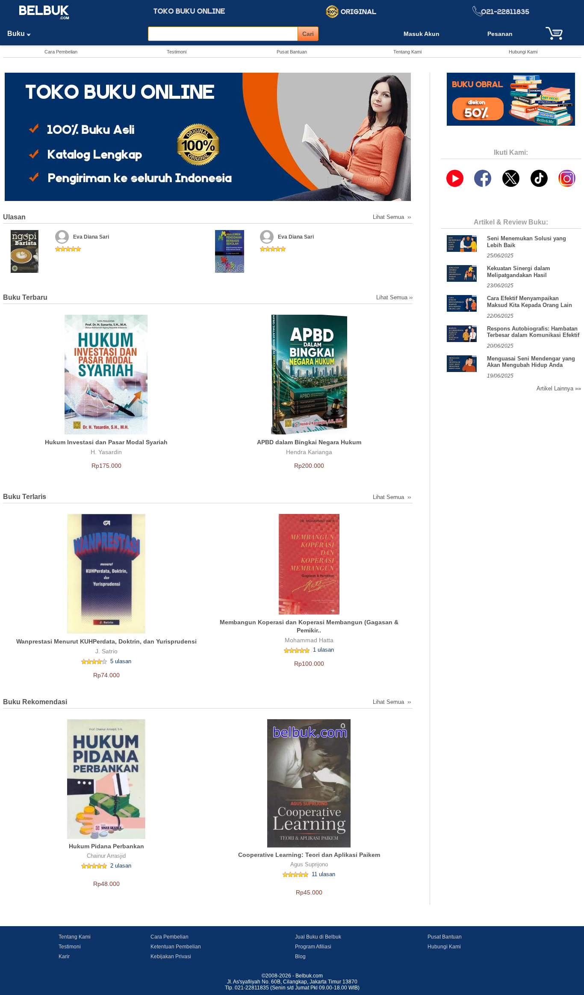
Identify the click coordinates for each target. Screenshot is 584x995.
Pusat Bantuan (292, 51)
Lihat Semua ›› (393, 217)
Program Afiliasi (313, 947)
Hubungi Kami (523, 51)
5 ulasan (120, 661)
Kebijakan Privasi (170, 957)
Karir (64, 957)
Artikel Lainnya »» (559, 388)
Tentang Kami (407, 51)
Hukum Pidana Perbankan (106, 846)
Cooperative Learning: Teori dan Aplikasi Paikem (309, 854)
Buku (17, 33)
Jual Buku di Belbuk (318, 937)
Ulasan (14, 217)
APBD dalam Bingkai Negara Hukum (309, 442)
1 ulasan (323, 650)
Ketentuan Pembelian (175, 947)
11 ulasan (323, 874)
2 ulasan (120, 865)
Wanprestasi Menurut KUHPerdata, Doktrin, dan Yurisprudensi (106, 641)
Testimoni (176, 51)
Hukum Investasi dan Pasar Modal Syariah (106, 442)
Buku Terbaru (25, 297)
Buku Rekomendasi (35, 702)
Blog (300, 957)
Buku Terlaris (24, 496)
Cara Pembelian (60, 51)
